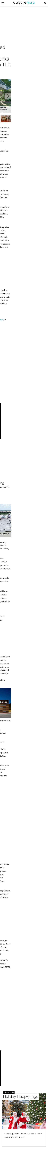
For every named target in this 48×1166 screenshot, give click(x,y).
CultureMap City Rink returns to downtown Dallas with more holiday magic (23, 1135)
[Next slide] (8, 96)
